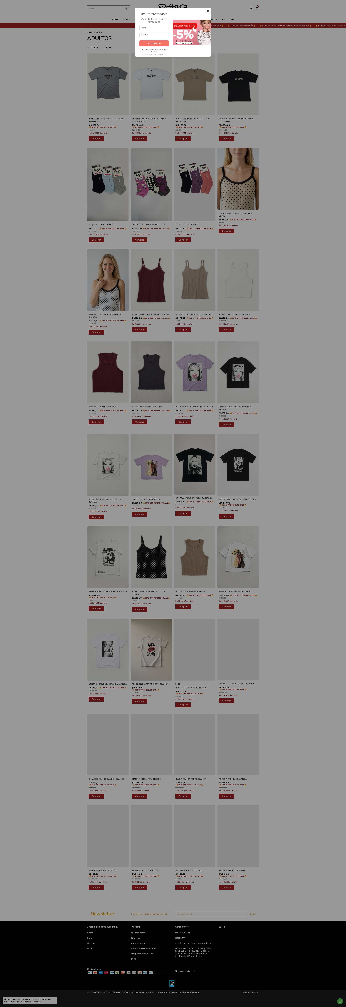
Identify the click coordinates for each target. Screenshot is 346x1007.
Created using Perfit (154, 55)
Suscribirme (154, 43)
